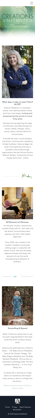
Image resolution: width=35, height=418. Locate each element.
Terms (7, 407)
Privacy (14, 407)
